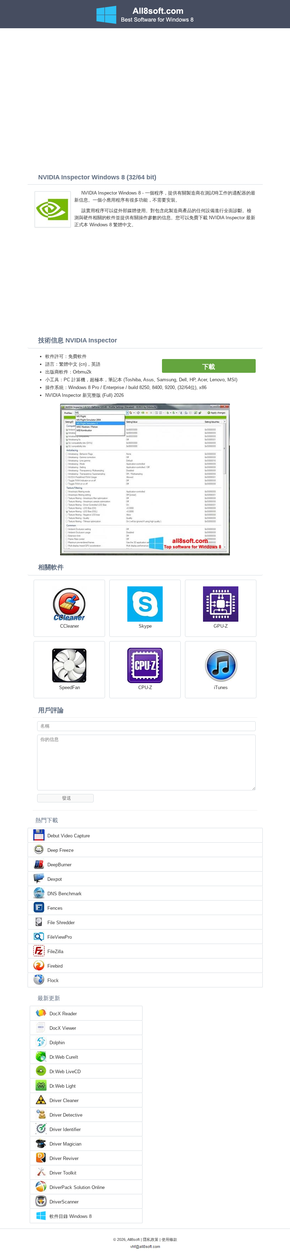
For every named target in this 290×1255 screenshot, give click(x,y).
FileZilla (55, 951)
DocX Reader (63, 1013)
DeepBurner (59, 864)
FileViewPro (59, 937)
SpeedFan (69, 687)
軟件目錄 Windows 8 (71, 1216)
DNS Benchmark (64, 893)
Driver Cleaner (64, 1100)
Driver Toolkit (63, 1173)
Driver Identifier (65, 1129)
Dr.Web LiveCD (65, 1071)
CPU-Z (145, 687)
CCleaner (69, 626)
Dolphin (57, 1042)
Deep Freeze (60, 850)
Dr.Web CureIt (64, 1057)
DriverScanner (64, 1202)
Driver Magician (65, 1144)
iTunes (221, 687)
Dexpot (54, 879)
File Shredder (61, 922)
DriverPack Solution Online (77, 1187)
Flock (53, 980)
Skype (145, 626)
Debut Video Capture (68, 835)
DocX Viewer (63, 1028)
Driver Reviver (64, 1158)
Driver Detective (66, 1115)
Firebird (55, 966)
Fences (55, 908)
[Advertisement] (145, 81)
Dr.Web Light (63, 1086)
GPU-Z (221, 626)
